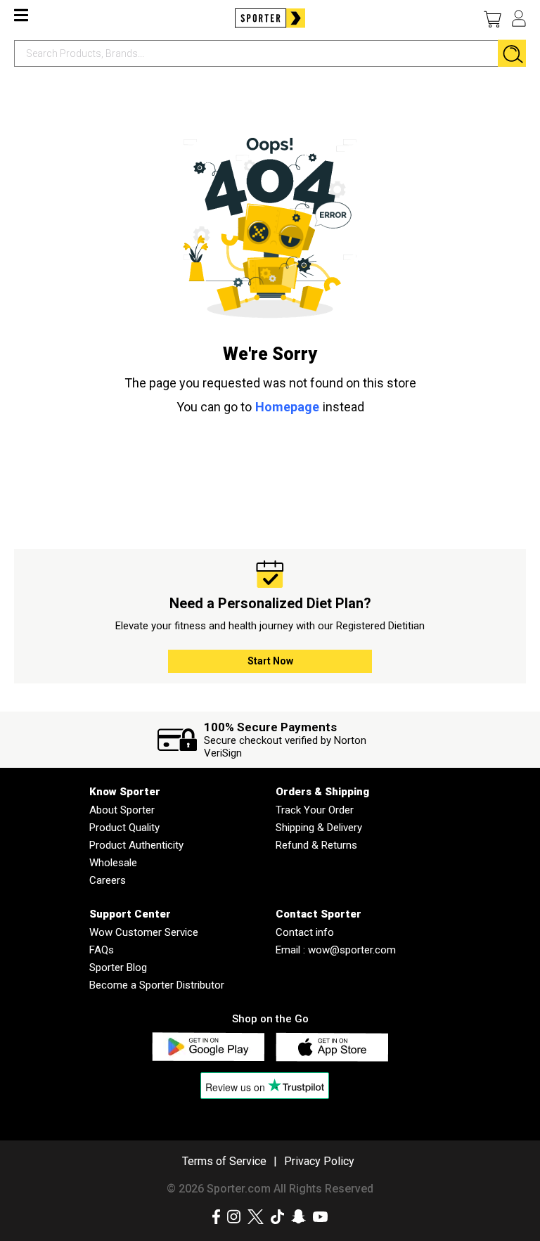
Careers (107, 880)
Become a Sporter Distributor (156, 985)
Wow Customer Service (143, 932)
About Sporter (122, 810)
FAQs (101, 950)
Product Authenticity (136, 845)
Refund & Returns (316, 845)
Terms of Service (224, 1161)
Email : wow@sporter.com (336, 950)
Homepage (287, 406)
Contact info (305, 932)
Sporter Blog (118, 967)
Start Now (270, 661)
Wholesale (113, 862)
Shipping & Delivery (319, 827)
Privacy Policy (319, 1161)
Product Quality (124, 827)
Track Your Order (315, 810)
